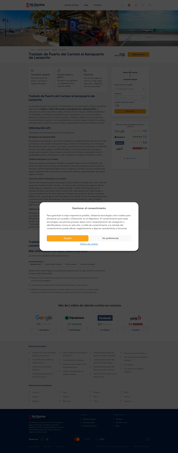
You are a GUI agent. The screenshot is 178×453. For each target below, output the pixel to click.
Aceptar (68, 238)
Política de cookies (89, 244)
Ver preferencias (110, 238)
